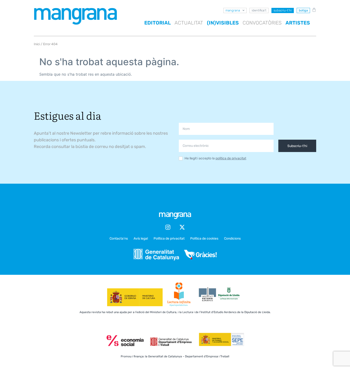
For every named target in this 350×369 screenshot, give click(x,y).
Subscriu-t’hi (283, 10)
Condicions (232, 238)
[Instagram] (168, 227)
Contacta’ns (119, 238)
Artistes (297, 23)
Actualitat (189, 23)
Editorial (157, 23)
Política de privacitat (169, 238)
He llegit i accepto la (215, 158)
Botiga (303, 10)
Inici (37, 44)
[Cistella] (313, 10)
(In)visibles (223, 23)
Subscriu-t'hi (297, 146)
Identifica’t (259, 10)
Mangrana (232, 10)
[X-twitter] (182, 227)
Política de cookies (204, 238)
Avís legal (141, 238)
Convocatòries (262, 23)
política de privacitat (230, 158)
